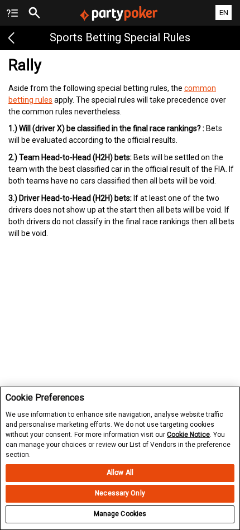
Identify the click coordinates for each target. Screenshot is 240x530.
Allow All (120, 472)
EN (223, 12)
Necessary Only (120, 493)
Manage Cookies (120, 514)
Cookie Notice (188, 435)
